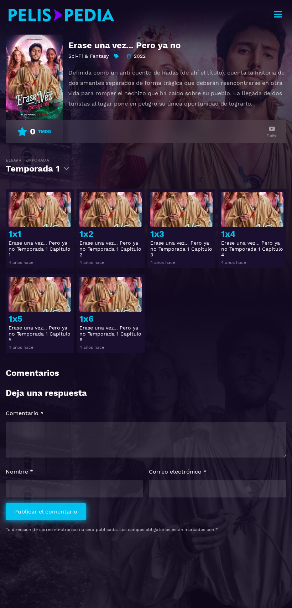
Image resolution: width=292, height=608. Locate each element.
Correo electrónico (178, 471)
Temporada (33, 166)
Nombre (19, 471)
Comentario (24, 413)
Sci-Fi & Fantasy (88, 56)
